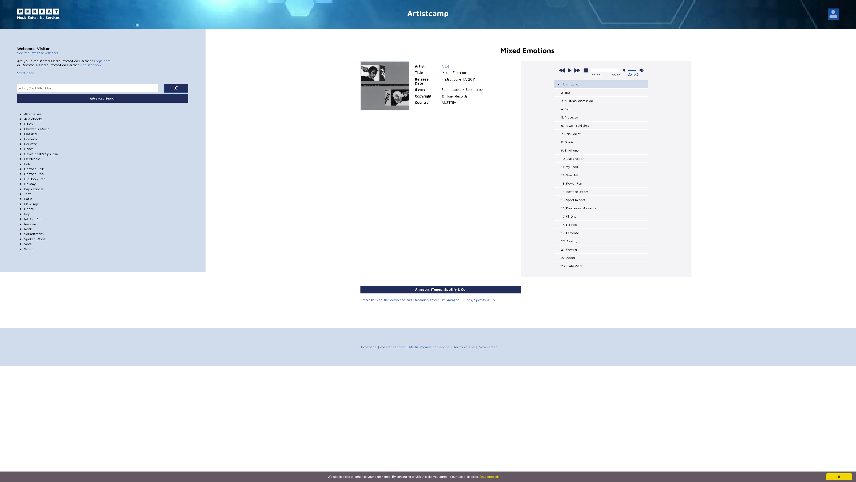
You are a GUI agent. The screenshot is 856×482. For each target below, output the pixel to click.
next (577, 70)
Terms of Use (464, 347)
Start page (25, 73)
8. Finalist (568, 142)
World (28, 249)
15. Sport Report (573, 200)
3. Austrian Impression (577, 101)
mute (625, 70)
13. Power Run (571, 183)
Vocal (28, 244)
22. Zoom (568, 258)
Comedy (30, 139)
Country (30, 144)
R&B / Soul (32, 219)
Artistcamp (428, 13)
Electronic (32, 159)
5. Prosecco (569, 117)
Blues (28, 124)
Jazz (27, 194)
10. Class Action (572, 158)
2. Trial (565, 92)
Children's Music (36, 129)
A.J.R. (446, 66)
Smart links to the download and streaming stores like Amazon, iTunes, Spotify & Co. (428, 300)
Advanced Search (102, 98)
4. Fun (565, 109)
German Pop (34, 174)
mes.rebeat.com (392, 347)
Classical (30, 134)
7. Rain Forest (571, 134)
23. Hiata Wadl (571, 266)
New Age (31, 204)
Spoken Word (34, 239)
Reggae (30, 224)
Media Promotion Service (429, 347)
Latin (28, 199)
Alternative (33, 114)
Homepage (368, 347)
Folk (27, 164)
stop (585, 70)
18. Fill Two (569, 224)
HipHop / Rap (34, 179)
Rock (28, 229)
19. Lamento (570, 233)
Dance (29, 149)
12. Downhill (569, 175)
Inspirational (33, 189)
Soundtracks (34, 234)
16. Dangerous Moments (578, 208)
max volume (642, 70)
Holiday (30, 184)
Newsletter (488, 347)
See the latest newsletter (37, 53)
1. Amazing (570, 84)
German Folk (34, 169)
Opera (29, 209)
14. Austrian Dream (574, 191)
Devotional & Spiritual (41, 154)
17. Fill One (568, 216)
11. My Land (569, 167)
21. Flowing (569, 249)
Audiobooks (33, 119)
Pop (27, 214)
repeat (629, 75)
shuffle (636, 75)
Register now (91, 65)
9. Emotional (570, 150)
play (569, 70)
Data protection (490, 476)
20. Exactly (569, 241)
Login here (102, 61)
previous (562, 70)
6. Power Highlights (575, 125)
